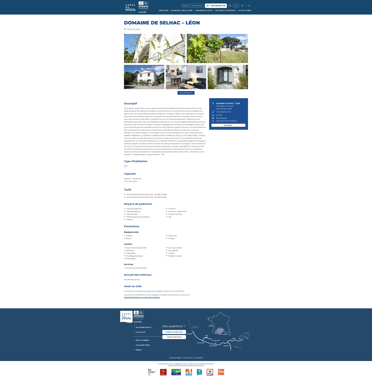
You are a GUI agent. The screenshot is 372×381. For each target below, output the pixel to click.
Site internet (221, 118)
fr (236, 6)
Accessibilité (198, 358)
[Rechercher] (229, 6)
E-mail (219, 115)
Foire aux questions (174, 332)
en (243, 6)
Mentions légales (175, 358)
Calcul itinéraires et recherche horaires (142, 297)
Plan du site (187, 358)
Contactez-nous (174, 337)
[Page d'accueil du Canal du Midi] (136, 8)
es (249, 6)
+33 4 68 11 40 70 (223, 112)
